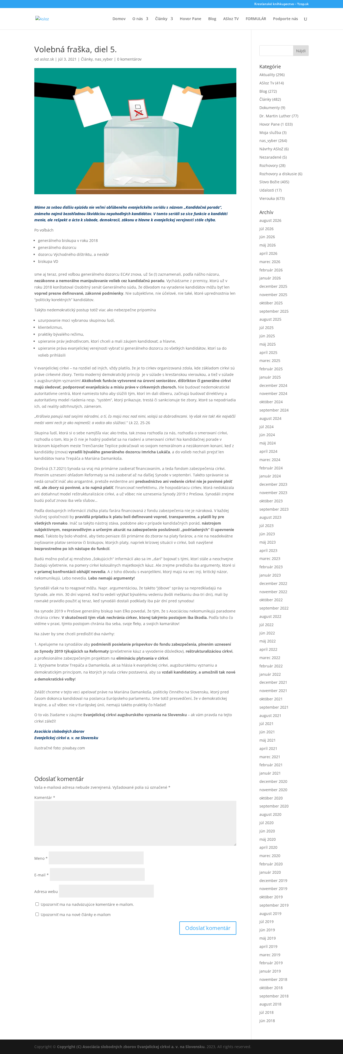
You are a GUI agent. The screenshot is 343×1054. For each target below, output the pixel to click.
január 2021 (270, 773)
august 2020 (270, 814)
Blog (212, 19)
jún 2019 (267, 929)
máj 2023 (267, 542)
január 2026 (270, 278)
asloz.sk (47, 59)
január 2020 (270, 872)
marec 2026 (269, 261)
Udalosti (266, 190)
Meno (41, 858)
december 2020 (273, 781)
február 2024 (271, 467)
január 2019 (270, 971)
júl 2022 (266, 624)
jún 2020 (267, 831)
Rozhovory (268, 165)
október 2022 (271, 599)
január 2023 (270, 575)
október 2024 (271, 401)
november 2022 (273, 591)
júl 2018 (266, 1012)
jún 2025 (267, 335)
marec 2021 (269, 756)
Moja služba (270, 132)
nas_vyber (104, 59)
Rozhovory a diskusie (278, 173)
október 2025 (271, 302)
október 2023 (271, 500)
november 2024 (273, 393)
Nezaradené (270, 157)
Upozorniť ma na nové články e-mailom (76, 914)
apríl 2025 (268, 352)
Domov (119, 19)
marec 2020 (269, 855)
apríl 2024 (268, 451)
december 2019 (273, 880)
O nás (137, 19)
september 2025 (274, 311)
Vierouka (267, 198)
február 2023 (271, 566)
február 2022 (271, 665)
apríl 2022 (268, 649)
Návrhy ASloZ (271, 148)
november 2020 (273, 789)
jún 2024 (267, 434)
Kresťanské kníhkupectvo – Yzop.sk (281, 4)
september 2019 (274, 905)
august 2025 (270, 319)
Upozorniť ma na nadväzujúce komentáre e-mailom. (87, 904)
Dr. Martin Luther (275, 115)
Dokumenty (269, 107)
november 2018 (273, 979)
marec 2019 (269, 954)
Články (161, 19)
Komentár (44, 797)
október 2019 (271, 896)
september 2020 (274, 806)
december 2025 (273, 286)
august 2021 (270, 715)
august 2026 (270, 220)
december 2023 (273, 484)
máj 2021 (267, 740)
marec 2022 (269, 657)
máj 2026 (267, 245)
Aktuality (267, 74)
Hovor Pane (190, 19)
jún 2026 (267, 236)
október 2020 (271, 798)
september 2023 (274, 509)
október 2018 (271, 987)
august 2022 (270, 616)
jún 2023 (267, 533)
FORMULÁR (256, 19)
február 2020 (271, 863)
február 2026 (271, 269)
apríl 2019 (268, 946)
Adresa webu (46, 891)
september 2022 (274, 608)
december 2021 (273, 682)
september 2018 (274, 996)
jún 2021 (267, 731)
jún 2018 (267, 1020)
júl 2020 (266, 822)
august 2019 (270, 913)
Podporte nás (285, 19)
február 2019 (271, 962)
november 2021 (273, 690)
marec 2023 (269, 558)
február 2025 (271, 368)
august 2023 (270, 517)
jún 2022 (267, 633)
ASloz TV (231, 19)
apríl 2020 (268, 847)
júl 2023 (266, 525)
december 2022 (273, 583)
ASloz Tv (266, 82)
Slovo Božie (269, 181)
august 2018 (270, 1004)
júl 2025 (266, 327)
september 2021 (274, 707)
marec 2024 (269, 459)
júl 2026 (266, 228)
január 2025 (270, 377)
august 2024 (270, 418)
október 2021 (271, 698)
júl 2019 (266, 921)
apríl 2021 (268, 748)
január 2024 (270, 476)
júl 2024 (266, 426)
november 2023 (273, 492)
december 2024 (273, 385)
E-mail (41, 874)
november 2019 (273, 888)
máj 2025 (267, 344)
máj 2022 (267, 641)
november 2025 (273, 294)
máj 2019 (267, 938)
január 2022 (270, 674)
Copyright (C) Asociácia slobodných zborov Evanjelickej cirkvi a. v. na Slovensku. (131, 1046)
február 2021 (271, 764)
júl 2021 (266, 723)
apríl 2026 (268, 253)
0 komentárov (129, 59)
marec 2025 (269, 360)
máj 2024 (267, 443)
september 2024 (274, 410)
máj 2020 (267, 839)
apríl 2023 (268, 550)
